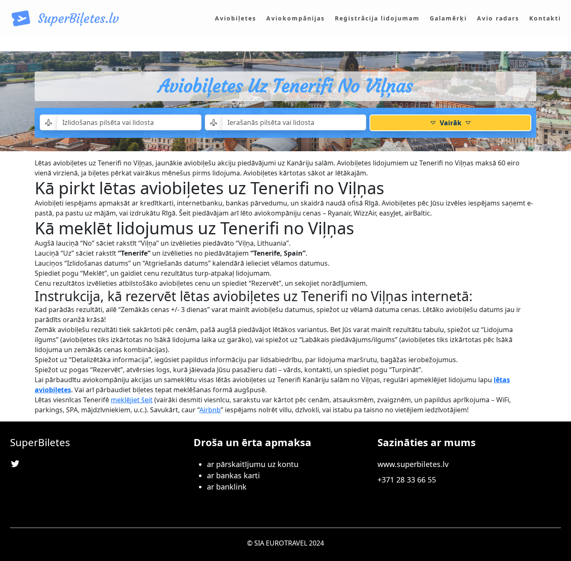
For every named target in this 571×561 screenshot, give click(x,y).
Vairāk (450, 122)
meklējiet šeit (132, 399)
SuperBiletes (40, 442)
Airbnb (210, 409)
